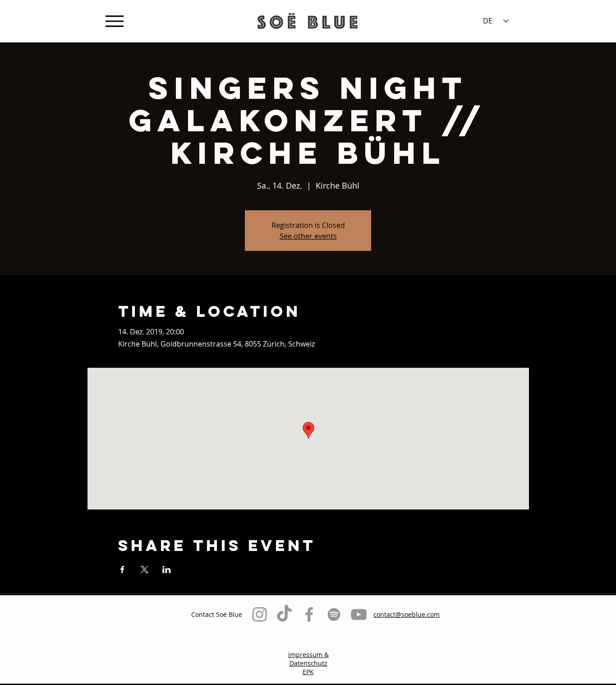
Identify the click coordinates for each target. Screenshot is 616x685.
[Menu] (114, 21)
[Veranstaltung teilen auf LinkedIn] (166, 569)
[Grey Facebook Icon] (309, 614)
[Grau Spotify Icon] (334, 614)
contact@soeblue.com (406, 614)
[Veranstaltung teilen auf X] (144, 569)
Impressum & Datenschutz (308, 658)
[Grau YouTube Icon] (358, 614)
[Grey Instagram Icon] (259, 614)
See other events (308, 236)
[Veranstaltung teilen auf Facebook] (122, 569)
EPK (308, 671)
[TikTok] (284, 614)
